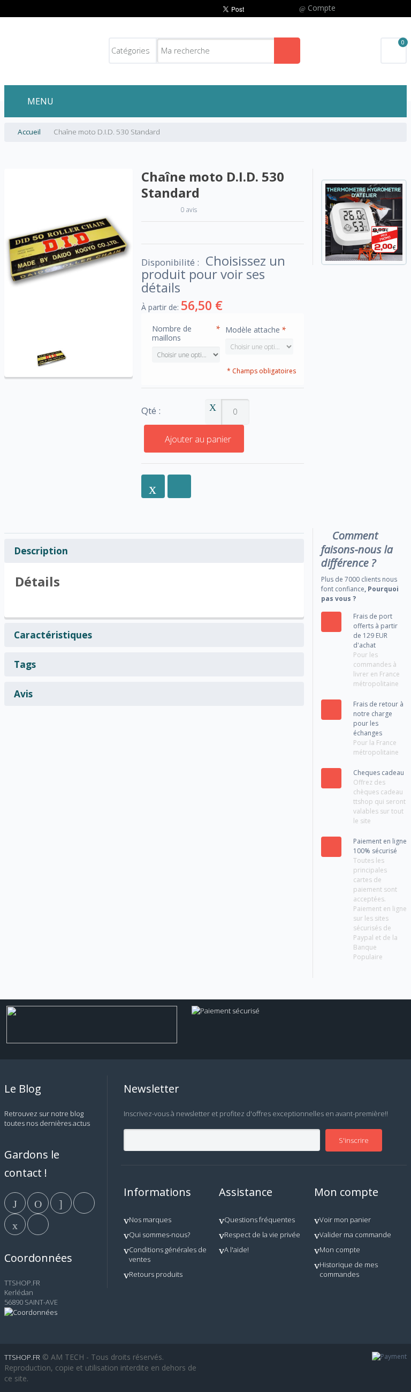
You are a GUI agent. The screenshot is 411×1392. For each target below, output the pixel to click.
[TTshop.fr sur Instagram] (84, 1202)
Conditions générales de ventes (168, 1254)
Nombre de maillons (186, 333)
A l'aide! (236, 1249)
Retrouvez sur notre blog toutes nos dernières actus (47, 1118)
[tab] (154, 551)
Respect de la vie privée (262, 1234)
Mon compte (339, 1249)
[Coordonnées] (30, 1312)
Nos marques (150, 1219)
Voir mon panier (345, 1219)
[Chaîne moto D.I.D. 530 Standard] (51, 345)
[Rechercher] (287, 50)
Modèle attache (255, 329)
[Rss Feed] (38, 1224)
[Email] (15, 1224)
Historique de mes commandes (348, 1269)
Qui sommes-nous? (159, 1234)
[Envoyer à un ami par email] (153, 486)
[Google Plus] (61, 1202)
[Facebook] (15, 1202)
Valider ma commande (355, 1234)
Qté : (151, 411)
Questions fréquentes (259, 1219)
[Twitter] (38, 1202)
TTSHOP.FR (22, 1357)
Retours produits (155, 1274)
